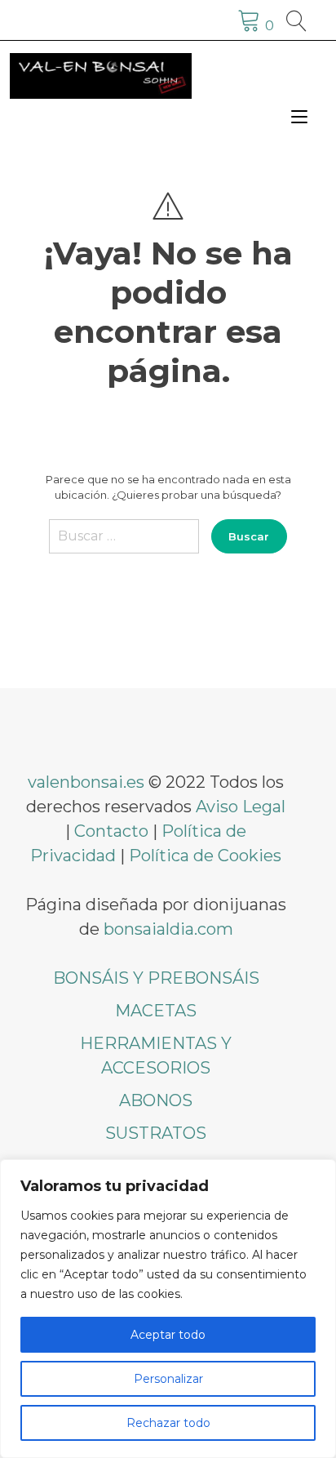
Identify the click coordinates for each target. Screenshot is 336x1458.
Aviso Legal (240, 806)
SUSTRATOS (155, 1133)
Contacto (111, 831)
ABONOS (155, 1100)
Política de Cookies (205, 855)
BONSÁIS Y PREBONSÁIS (156, 978)
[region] (168, 1308)
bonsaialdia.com (168, 929)
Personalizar (168, 1378)
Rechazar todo (168, 1423)
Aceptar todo (168, 1334)
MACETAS (156, 1010)
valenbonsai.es (86, 782)
